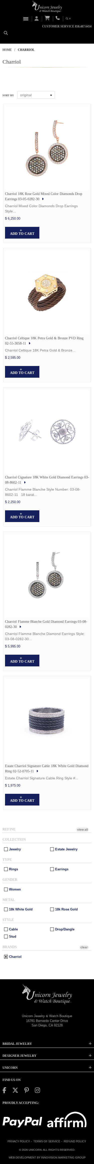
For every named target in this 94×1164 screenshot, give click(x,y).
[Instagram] (37, 1090)
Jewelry (14, 849)
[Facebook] (4, 1090)
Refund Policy (75, 1141)
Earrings (61, 869)
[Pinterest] (26, 1090)
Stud (12, 936)
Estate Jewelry (65, 849)
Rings (13, 869)
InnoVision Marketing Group (63, 1157)
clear (84, 947)
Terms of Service (46, 1141)
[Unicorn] (47, 6)
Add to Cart (22, 234)
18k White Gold (20, 909)
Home (7, 50)
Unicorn (35, 1149)
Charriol (15, 957)
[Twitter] (15, 1090)
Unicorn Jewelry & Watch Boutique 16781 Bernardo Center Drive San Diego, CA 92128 (47, 1020)
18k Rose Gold (66, 909)
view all (82, 829)
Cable (13, 929)
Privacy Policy (19, 1141)
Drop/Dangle (64, 929)
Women (14, 889)
